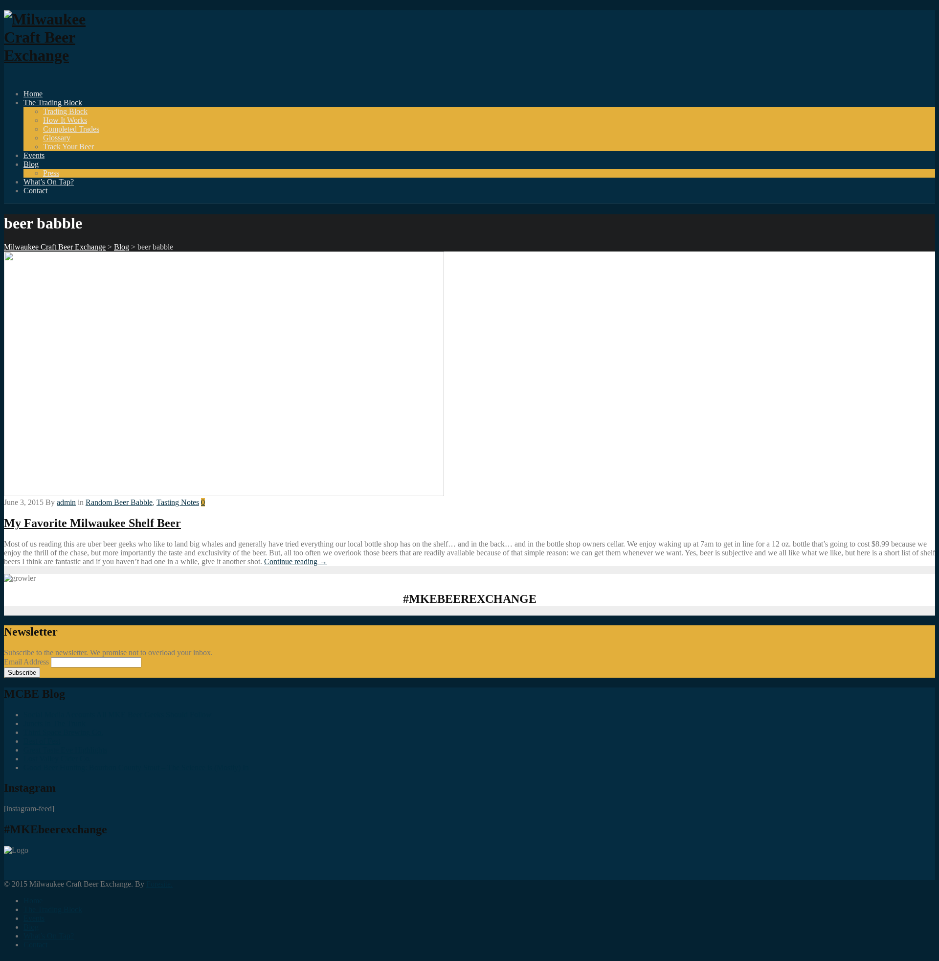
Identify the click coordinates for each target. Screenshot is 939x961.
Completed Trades (71, 129)
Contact (35, 190)
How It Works (65, 120)
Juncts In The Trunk (54, 723)
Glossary (56, 138)
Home (33, 94)
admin (66, 502)
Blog (31, 164)
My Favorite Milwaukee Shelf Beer (92, 523)
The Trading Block (52, 102)
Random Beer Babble (119, 502)
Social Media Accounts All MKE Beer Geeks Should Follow (117, 714)
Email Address (27, 662)
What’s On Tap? (48, 182)
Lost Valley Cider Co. (57, 759)
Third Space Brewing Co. (63, 732)
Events (34, 155)
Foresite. (159, 884)
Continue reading (295, 561)
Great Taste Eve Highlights (65, 750)
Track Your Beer (68, 146)
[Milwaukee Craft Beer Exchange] (58, 55)
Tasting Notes (177, 502)
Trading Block (65, 111)
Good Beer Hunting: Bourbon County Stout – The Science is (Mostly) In (136, 767)
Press (51, 173)
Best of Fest (41, 741)
